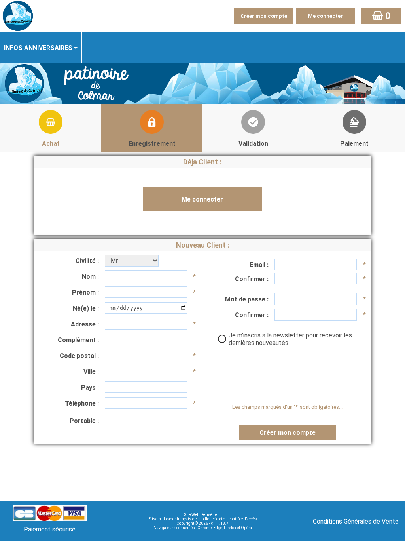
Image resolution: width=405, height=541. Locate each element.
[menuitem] (41, 47)
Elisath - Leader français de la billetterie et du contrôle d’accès (202, 519)
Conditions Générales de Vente (356, 521)
